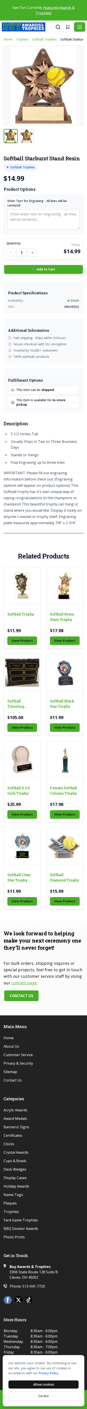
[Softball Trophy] (22, 585)
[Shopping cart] (67, 26)
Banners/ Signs (16, 1127)
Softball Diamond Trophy (64, 877)
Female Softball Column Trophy (63, 790)
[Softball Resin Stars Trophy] (64, 585)
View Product (22, 640)
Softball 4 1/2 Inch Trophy (18, 790)
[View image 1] (11, 136)
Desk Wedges (15, 1169)
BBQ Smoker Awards (21, 1228)
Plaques (10, 1203)
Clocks (9, 1143)
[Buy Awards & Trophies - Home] (28, 26)
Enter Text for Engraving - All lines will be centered (37, 203)
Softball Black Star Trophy (62, 704)
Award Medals (15, 1118)
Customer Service (18, 1054)
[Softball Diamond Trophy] (64, 846)
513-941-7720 (33, 1286)
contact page (24, 983)
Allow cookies (43, 1384)
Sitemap (10, 1071)
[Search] (58, 27)
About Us (11, 1046)
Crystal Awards (16, 1152)
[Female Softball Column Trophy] (64, 759)
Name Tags (13, 1194)
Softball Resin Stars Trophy (62, 617)
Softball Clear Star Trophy (19, 877)
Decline (43, 1396)
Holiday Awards (16, 1186)
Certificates (13, 1135)
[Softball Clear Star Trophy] (22, 846)
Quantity (13, 243)
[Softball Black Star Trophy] (64, 672)
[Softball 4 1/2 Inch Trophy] (22, 759)
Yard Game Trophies (21, 1220)
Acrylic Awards (15, 1110)
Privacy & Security (18, 1063)
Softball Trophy (20, 614)
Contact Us (21, 995)
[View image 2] (27, 136)
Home (8, 39)
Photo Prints (14, 1237)
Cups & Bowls (15, 1160)
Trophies (22, 39)
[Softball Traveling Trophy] (22, 672)
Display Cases (15, 1177)
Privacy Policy (48, 1373)
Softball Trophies (44, 39)
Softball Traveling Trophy (15, 704)
